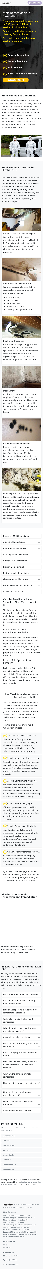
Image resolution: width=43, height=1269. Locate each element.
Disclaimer (7, 1247)
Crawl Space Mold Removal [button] (15, 554)
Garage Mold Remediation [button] (15, 560)
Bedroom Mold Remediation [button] (16, 573)
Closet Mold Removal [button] (13, 591)
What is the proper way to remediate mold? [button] (20, 1054)
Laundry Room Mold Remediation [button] (18, 585)
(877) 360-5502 (34, 3)
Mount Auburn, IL (9, 1164)
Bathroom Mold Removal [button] (14, 548)
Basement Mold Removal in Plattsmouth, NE (19, 1232)
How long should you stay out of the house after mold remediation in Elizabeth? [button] (20, 1064)
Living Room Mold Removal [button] (15, 579)
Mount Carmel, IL (9, 1169)
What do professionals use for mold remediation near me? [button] (19, 1029)
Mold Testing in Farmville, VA (14, 1237)
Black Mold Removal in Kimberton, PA (17, 1229)
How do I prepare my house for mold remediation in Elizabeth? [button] (20, 1011)
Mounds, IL (7, 1160)
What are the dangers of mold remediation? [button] (17, 1075)
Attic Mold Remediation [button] (14, 542)
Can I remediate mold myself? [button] (17, 1110)
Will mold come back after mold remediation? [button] (18, 1020)
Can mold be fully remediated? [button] (17, 1037)
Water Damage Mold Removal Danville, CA (19, 1218)
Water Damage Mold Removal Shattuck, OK (19, 1225)
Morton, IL (7, 1140)
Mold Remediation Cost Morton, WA (16, 1215)
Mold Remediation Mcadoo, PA (14, 1222)
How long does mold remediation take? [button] (21, 1083)
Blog (5, 1245)
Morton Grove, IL (9, 1145)
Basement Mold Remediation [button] (16, 536)
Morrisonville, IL (9, 1136)
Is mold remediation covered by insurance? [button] (18, 1103)
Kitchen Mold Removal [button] (13, 567)
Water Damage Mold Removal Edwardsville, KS (20, 1234)
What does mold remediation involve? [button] (20, 994)
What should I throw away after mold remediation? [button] (20, 1045)
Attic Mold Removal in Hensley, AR (16, 1227)
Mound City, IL (8, 1155)
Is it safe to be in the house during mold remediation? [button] (19, 1002)
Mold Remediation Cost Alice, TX (15, 1220)
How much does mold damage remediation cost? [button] (17, 1093)
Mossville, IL (7, 1150)
